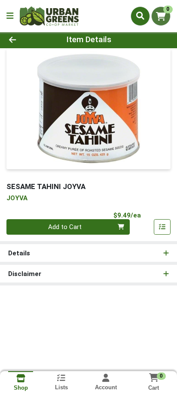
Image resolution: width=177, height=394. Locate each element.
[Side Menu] (9, 16)
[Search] (140, 16)
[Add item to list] (162, 227)
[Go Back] (27, 39)
